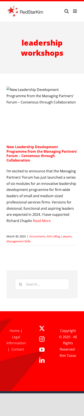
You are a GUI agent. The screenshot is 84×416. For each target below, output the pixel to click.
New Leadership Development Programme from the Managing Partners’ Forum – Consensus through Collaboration (41, 153)
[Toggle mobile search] (66, 11)
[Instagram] (42, 339)
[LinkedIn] (42, 360)
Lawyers (66, 236)
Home (15, 330)
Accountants (37, 236)
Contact (17, 349)
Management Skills (18, 241)
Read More (42, 220)
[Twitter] (42, 328)
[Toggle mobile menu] (75, 11)
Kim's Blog (53, 236)
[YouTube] (42, 349)
